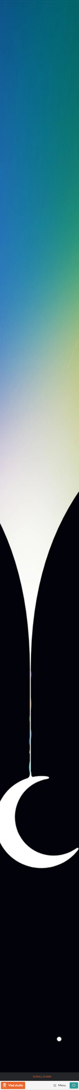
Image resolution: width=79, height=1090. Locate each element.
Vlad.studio (15, 1085)
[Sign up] (74, 1085)
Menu (62, 1085)
